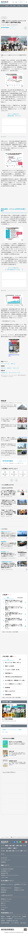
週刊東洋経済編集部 (5, 27)
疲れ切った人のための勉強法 (15, 741)
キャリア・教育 (19, 850)
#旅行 (2, 368)
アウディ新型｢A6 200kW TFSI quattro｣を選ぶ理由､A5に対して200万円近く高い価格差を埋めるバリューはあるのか (8, 453)
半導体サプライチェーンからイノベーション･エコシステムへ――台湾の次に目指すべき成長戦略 (8, 534)
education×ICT (4, 857)
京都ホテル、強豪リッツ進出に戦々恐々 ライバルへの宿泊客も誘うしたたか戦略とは (9, 439)
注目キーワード (6, 725)
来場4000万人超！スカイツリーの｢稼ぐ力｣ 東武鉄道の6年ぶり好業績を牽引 (9, 426)
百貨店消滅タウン (9, 673)
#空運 (8, 368)
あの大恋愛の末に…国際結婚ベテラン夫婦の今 (15, 680)
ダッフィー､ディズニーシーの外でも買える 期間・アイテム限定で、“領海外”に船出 (8, 419)
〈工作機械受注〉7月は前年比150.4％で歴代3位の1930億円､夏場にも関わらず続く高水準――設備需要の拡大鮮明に (8, 565)
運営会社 (3, 916)
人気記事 (4, 594)
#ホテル (15, 368)
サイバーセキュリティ (5, 859)
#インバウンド (4, 363)
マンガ (24, 845)
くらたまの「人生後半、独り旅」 (12, 669)
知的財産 (3, 920)
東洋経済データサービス (6, 887)
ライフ (25, 850)
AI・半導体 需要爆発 (7, 719)
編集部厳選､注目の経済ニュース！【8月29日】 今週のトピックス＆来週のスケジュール (8, 555)
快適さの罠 (11, 751)
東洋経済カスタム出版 (19, 890)
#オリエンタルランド (13, 372)
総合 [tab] (8, 597)
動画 (23, 5)
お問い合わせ (23, 922)
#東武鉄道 (3, 372)
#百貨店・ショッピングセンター (9, 729)
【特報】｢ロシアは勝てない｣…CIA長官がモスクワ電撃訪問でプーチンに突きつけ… (13, 626)
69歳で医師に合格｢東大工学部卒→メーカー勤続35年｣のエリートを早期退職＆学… (13, 620)
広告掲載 (24, 916)
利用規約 (3, 909)
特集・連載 (13, 5)
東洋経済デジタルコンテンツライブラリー (10, 875)
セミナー (3, 848)
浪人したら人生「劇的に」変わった (13, 662)
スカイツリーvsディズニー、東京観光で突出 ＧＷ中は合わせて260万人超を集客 (8, 406)
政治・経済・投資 (10, 850)
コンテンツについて (5, 901)
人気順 (18, 5)
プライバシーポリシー (19, 918)
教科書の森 (3, 892)
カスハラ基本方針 (15, 922)
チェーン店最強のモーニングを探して (13, 683)
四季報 (9, 848)
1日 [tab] (8, 659)
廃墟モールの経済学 (9, 666)
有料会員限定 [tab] (20, 597)
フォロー (12, 27)
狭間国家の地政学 (13, 761)
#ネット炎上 (5, 732)
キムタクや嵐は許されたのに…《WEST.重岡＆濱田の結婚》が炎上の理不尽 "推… (13, 614)
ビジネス (4, 17)
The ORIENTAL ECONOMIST (7, 869)
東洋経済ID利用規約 (5, 922)
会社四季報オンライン (5, 871)
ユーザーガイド (4, 907)
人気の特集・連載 (7, 656)
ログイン (21, 2)
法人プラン (3, 905)
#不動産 (20, 729)
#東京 (12, 363)
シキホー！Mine (4, 877)
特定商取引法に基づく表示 (12, 920)
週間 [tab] (20, 659)
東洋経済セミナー (18, 887)
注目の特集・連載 (7, 701)
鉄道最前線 (7, 687)
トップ (2, 5)
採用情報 (8, 916)
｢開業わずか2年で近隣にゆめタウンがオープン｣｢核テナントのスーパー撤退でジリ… (13, 602)
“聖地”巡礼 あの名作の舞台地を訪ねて (14, 676)
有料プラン (3, 903)
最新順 (7, 5)
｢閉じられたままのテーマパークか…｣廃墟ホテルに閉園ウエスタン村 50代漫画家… (13, 608)
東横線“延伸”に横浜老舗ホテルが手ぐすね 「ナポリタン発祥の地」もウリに (9, 446)
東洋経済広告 (4, 890)
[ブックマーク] (25, 28)
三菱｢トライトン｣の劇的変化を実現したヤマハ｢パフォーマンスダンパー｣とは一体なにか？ (8, 545)
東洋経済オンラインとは (6, 899)
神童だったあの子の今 (10, 691)
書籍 (14, 848)
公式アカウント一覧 (16, 916)
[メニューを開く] (26, 2)
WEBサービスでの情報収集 (7, 918)
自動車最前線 (8, 694)
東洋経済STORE (4, 873)
